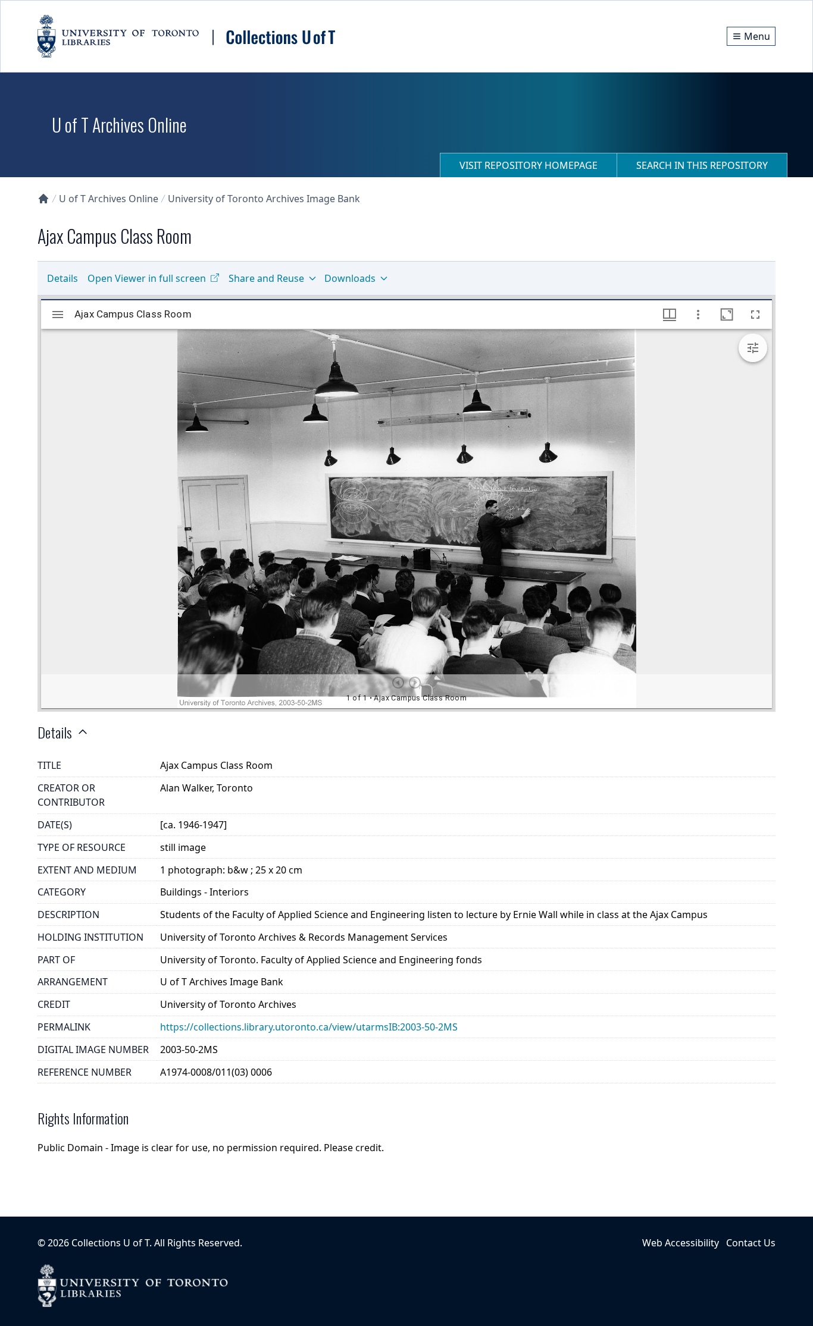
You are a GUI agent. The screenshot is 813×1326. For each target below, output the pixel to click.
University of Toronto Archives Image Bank (264, 198)
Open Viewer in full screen (146, 278)
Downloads (350, 278)
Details (62, 278)
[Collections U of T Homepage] (43, 199)
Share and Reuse (266, 278)
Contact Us (751, 1242)
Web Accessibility (680, 1242)
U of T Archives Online (108, 198)
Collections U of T (110, 1242)
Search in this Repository (702, 165)
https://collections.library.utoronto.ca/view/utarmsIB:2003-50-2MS (309, 1026)
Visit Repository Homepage (528, 165)
